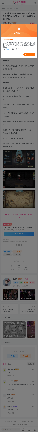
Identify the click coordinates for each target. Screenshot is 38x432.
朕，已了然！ (29, 54)
